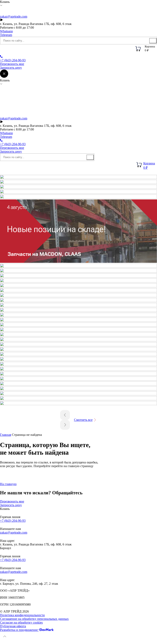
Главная (5, 434)
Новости (77, 49)
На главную (8, 484)
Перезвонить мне (12, 64)
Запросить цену (11, 67)
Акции (58, 49)
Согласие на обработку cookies (21, 622)
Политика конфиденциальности (22, 615)
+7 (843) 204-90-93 (13, 520)
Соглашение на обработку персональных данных (34, 619)
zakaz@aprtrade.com (13, 16)
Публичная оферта (13, 626)
